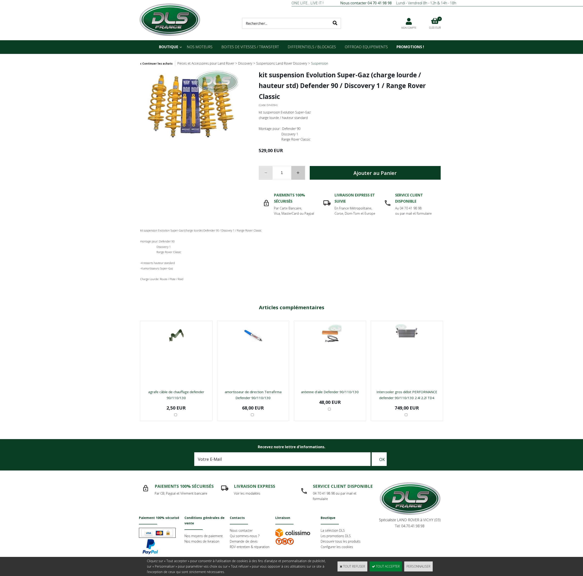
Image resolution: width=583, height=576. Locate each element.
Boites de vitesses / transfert (250, 46)
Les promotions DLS (336, 536)
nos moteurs (199, 46)
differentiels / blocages (312, 46)
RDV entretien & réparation (249, 547)
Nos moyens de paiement (203, 536)
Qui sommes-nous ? (244, 536)
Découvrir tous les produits (341, 541)
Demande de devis (244, 541)
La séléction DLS (333, 530)
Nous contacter (241, 530)
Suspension (319, 63)
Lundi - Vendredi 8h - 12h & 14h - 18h (398, 2)
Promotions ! (410, 46)
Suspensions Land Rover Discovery (281, 63)
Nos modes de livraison (201, 541)
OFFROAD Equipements (366, 46)
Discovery (245, 63)
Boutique (168, 46)
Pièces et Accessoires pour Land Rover (205, 63)
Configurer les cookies (337, 547)
